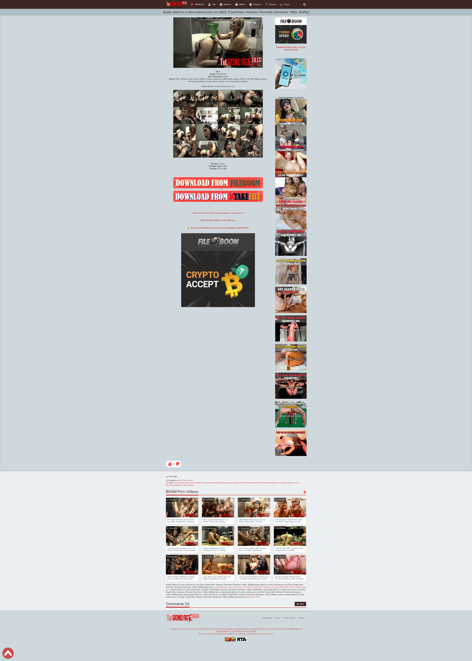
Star (214, 4)
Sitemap (301, 618)
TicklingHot (182, 629)
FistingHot (173, 629)
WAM (219, 482)
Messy (224, 482)
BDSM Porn (199, 4)
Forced (279, 482)
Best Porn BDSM (287, 629)
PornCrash (275, 629)
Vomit (297, 482)
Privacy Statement (289, 618)
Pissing (250, 482)
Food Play (243, 482)
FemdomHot (193, 629)
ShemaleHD (242, 629)
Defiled (198, 482)
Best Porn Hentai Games (208, 634)
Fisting (235, 482)
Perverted (263, 482)
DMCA (277, 618)
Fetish (175, 482)
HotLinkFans (205, 629)
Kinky (187, 482)
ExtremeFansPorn (218, 629)
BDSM (241, 4)
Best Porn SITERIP (248, 631)
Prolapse (204, 482)
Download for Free (252, 597)
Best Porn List (265, 629)
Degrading (213, 482)
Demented (170, 485)
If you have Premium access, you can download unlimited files (220, 227)
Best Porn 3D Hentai (248, 634)
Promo (286, 4)
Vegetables (271, 482)
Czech (192, 482)
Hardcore (178, 485)
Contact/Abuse (267, 618)
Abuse (284, 482)
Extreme (227, 4)
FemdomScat (253, 629)
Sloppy (230, 482)
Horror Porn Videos (185, 480)
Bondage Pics (231, 629)
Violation (291, 482)
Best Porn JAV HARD (231, 631)
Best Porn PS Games (265, 634)
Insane (256, 482)
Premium (272, 4)
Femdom (256, 4)
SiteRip (190, 485)
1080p (184, 485)
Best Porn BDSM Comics (229, 634)
